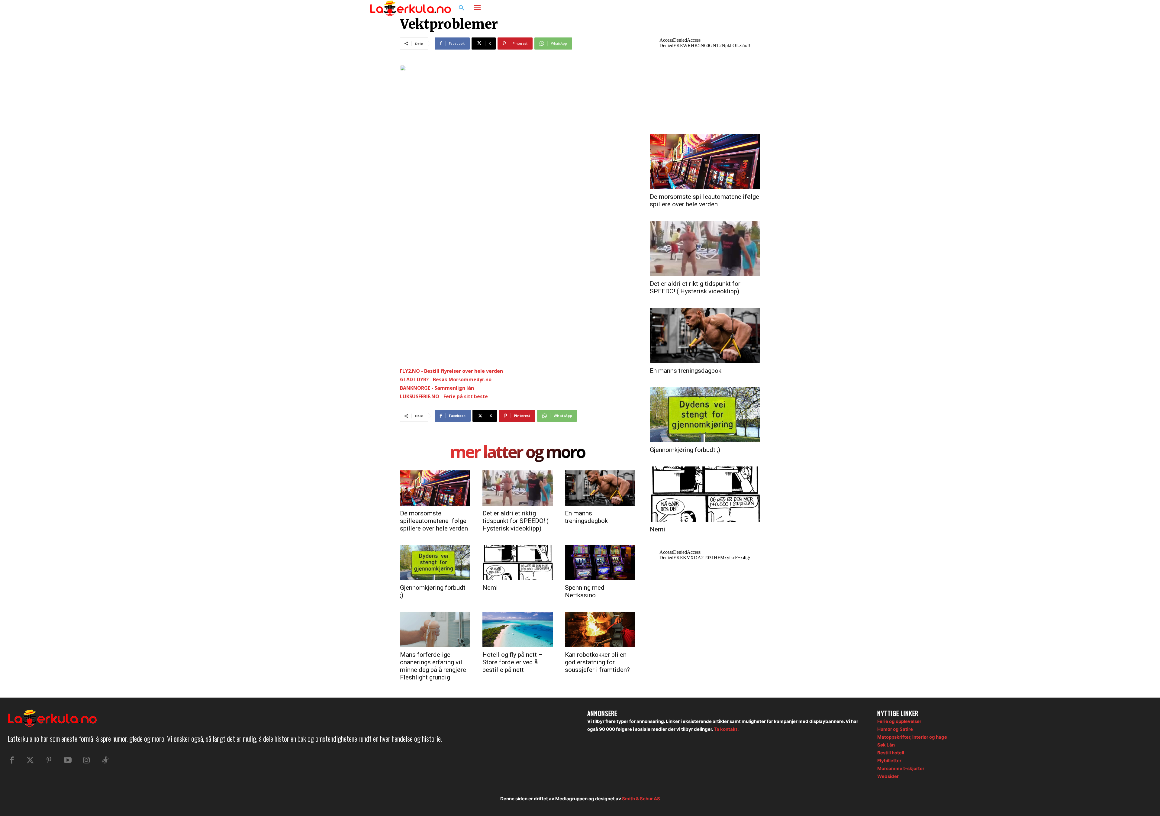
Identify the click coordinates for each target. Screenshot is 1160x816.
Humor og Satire (895, 729)
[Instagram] (771, 8)
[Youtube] (68, 760)
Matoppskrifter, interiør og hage (912, 737)
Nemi (490, 587)
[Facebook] (760, 8)
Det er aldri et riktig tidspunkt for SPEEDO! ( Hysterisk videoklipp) (515, 521)
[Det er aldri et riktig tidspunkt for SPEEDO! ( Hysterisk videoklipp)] (517, 487)
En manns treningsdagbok (586, 517)
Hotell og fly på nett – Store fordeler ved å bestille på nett (512, 662)
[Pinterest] (49, 760)
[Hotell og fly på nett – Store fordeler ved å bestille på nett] (517, 629)
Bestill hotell (890, 753)
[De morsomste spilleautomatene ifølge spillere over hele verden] (435, 487)
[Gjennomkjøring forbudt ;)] (435, 562)
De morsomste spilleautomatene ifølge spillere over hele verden (434, 521)
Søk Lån (886, 745)
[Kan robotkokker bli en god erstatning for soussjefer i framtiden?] (600, 629)
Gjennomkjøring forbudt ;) (685, 449)
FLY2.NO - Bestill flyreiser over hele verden (451, 371)
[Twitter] (30, 760)
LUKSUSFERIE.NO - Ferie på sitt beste (444, 396)
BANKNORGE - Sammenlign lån (437, 388)
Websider (888, 776)
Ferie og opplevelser (899, 721)
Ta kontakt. (726, 729)
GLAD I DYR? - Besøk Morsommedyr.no (445, 379)
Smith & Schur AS (641, 798)
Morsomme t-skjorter (900, 768)
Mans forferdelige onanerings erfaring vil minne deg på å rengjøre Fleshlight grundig (433, 666)
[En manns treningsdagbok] (600, 487)
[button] (461, 8)
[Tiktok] (105, 760)
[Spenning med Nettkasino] (600, 562)
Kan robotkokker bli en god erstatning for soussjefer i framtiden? (597, 662)
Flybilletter (889, 760)
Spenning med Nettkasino (584, 591)
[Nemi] (517, 562)
